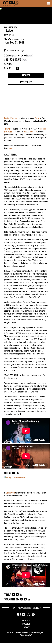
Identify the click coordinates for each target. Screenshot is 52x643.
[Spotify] (33, 614)
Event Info (26, 82)
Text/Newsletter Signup (26, 607)
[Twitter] (24, 614)
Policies (26, 624)
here (10, 148)
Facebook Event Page (15, 50)
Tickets (26, 75)
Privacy (26, 627)
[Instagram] (28, 614)
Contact (26, 620)
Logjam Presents (10, 118)
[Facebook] (19, 614)
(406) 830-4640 (26, 635)
